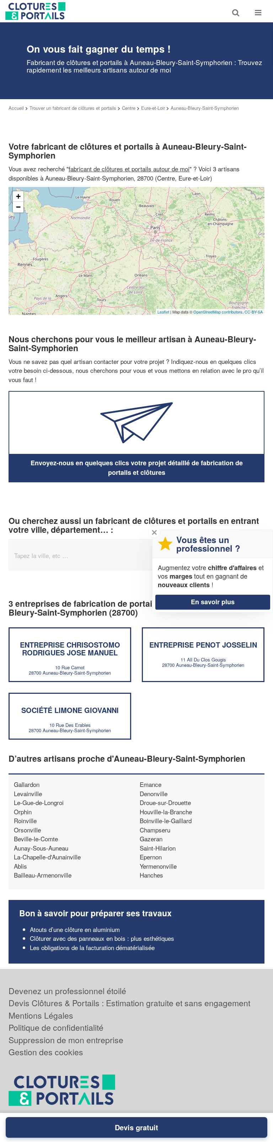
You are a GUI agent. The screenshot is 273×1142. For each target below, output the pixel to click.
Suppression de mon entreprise (66, 1040)
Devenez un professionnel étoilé (67, 991)
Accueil (16, 107)
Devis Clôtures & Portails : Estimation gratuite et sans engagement (129, 1003)
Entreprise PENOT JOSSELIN (203, 644)
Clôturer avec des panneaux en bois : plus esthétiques (102, 938)
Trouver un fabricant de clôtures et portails (73, 107)
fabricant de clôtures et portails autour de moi (129, 168)
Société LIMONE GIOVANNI (70, 710)
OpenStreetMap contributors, (219, 312)
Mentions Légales (41, 1015)
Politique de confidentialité (56, 1027)
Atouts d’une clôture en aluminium (75, 929)
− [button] (18, 207)
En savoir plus (213, 601)
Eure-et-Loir (153, 107)
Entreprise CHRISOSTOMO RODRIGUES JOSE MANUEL (70, 648)
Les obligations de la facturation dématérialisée (92, 947)
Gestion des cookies (46, 1052)
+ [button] (18, 196)
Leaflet (163, 312)
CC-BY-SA (254, 312)
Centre (128, 107)
